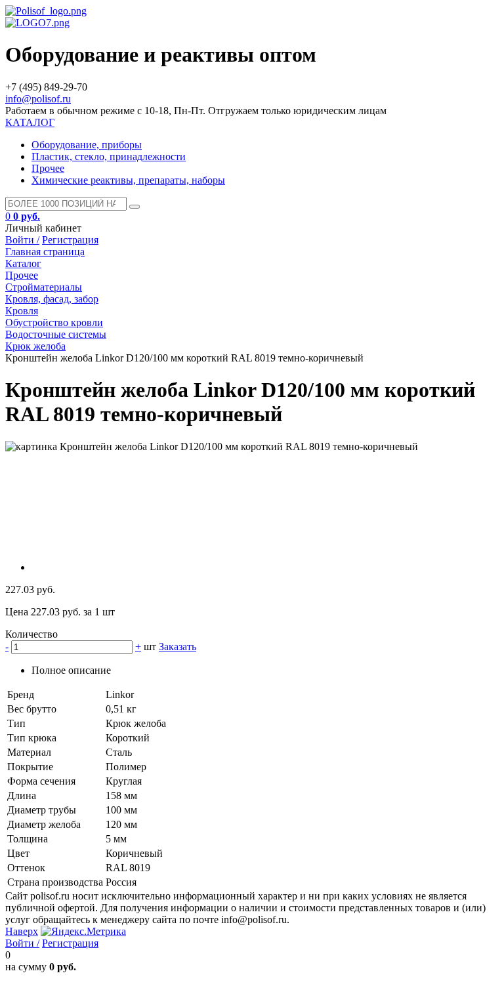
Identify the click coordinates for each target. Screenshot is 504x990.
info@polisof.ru (38, 98)
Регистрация (70, 239)
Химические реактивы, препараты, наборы (128, 180)
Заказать (177, 646)
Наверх (21, 931)
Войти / (22, 239)
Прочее (48, 168)
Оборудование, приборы (87, 144)
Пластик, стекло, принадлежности (109, 156)
